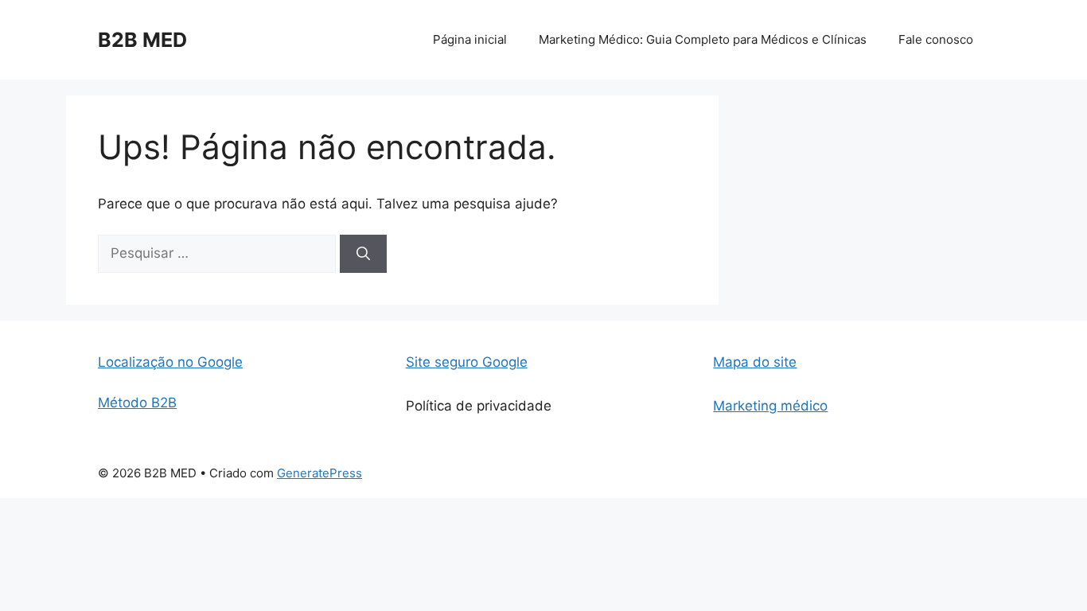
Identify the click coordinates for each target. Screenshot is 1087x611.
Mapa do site (755, 362)
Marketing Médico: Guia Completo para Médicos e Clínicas (703, 39)
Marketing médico (770, 406)
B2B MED (142, 40)
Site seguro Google (467, 362)
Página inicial (470, 39)
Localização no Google (170, 362)
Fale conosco (935, 39)
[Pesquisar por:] (219, 253)
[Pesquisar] (363, 254)
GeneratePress (319, 473)
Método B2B (137, 403)
